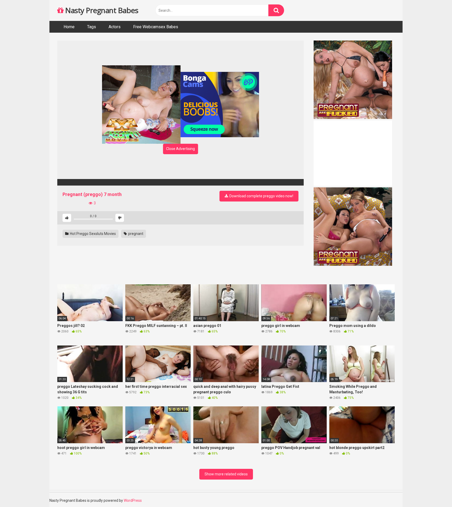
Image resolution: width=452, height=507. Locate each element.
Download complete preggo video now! (261, 196)
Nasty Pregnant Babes (101, 10)
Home (69, 26)
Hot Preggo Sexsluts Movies (92, 234)
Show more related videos (226, 474)
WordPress (133, 500)
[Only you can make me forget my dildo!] (180, 182)
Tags (91, 26)
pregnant (135, 234)
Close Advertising (180, 149)
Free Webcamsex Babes (155, 26)
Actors (115, 26)
